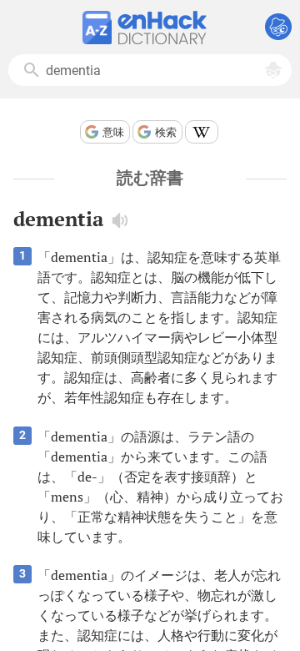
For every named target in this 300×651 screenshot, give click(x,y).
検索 (166, 132)
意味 (113, 132)
